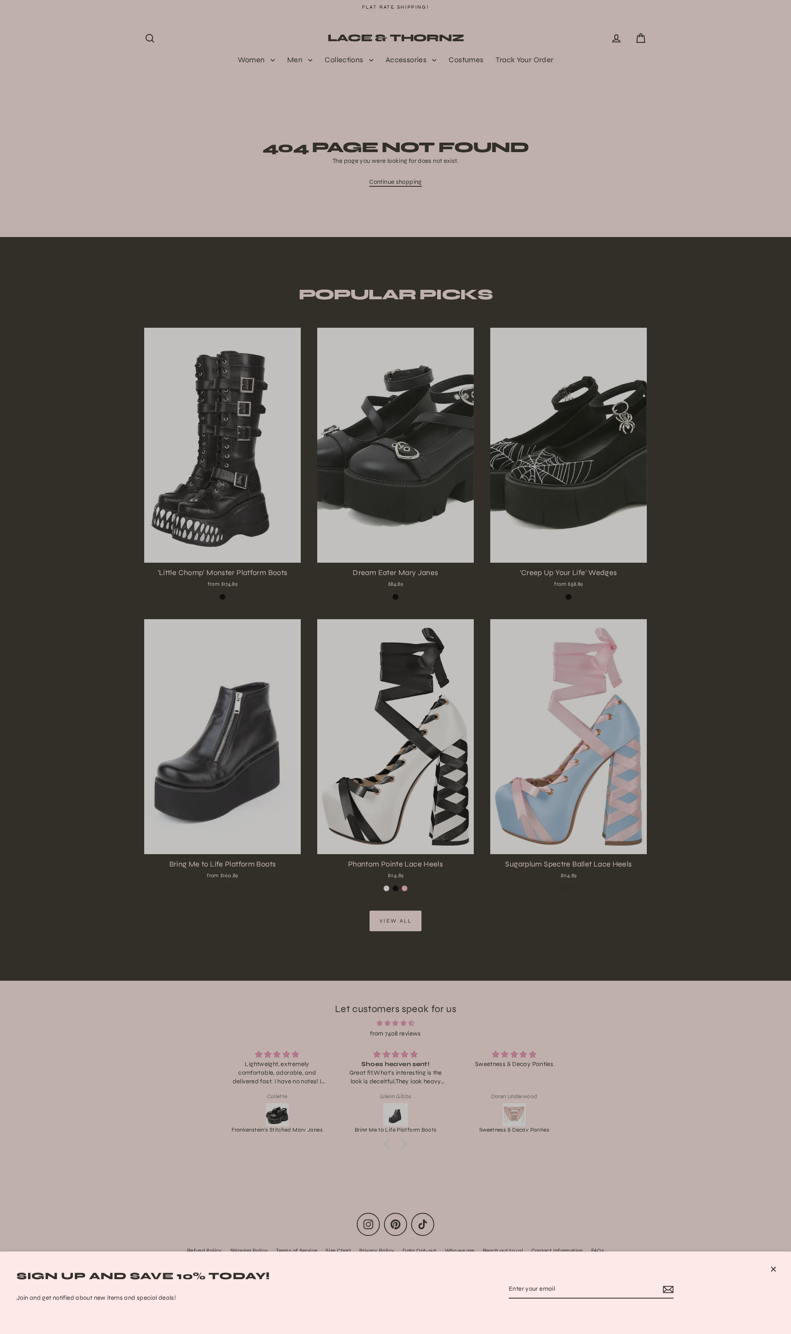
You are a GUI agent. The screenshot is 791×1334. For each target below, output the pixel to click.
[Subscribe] (667, 1289)
